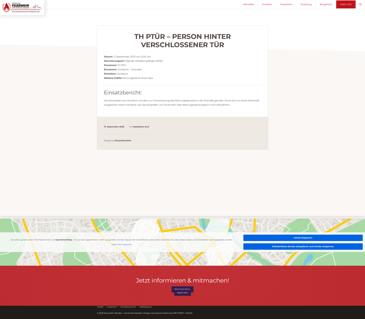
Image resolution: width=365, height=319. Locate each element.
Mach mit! (182, 292)
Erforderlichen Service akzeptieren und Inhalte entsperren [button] (303, 246)
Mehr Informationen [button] (122, 244)
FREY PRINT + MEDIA (182, 313)
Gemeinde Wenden (133, 313)
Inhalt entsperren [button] (303, 237)
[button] (360, 4)
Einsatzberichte (123, 140)
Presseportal (182, 289)
